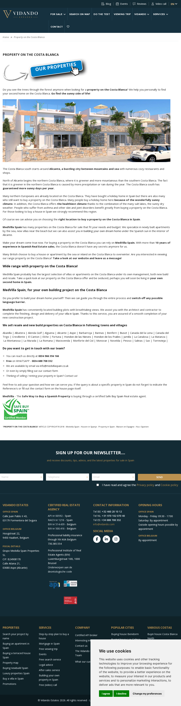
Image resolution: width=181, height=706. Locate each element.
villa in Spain (72, 313)
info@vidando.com (104, 524)
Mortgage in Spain (49, 643)
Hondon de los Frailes (107, 336)
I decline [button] (121, 693)
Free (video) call (48, 685)
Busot (123, 333)
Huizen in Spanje (89, 426)
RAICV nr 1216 (56, 520)
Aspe (73, 333)
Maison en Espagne (125, 426)
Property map (10, 662)
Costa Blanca (16, 169)
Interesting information (88, 640)
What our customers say (89, 661)
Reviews (141, 3)
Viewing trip (122, 14)
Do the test (102, 14)
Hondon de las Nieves (77, 336)
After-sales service (49, 670)
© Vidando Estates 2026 (51, 700)
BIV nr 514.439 (56, 524)
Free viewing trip (48, 649)
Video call (161, 3)
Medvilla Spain (72, 426)
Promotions (9, 684)
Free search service (50, 659)
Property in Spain (106, 426)
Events (124, 3)
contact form (50, 371)
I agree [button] (106, 693)
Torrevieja (159, 340)
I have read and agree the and (140, 485)
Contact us (81, 645)
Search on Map (79, 14)
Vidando (140, 14)
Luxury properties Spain (16, 673)
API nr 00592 (55, 515)
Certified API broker (86, 635)
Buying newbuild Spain (15, 668)
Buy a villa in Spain (13, 678)
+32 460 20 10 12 (112, 511)
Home (6, 37)
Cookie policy (169, 485)
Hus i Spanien (142, 426)
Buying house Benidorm (125, 634)
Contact (57, 27)
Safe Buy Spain (114, 396)
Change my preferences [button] (147, 693)
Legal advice (46, 664)
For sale (56, 14)
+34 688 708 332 (111, 520)
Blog (108, 3)
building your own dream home (102, 231)
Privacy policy (145, 485)
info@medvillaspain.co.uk (54, 366)
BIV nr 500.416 (56, 528)
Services (159, 14)
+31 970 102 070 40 (113, 515)
